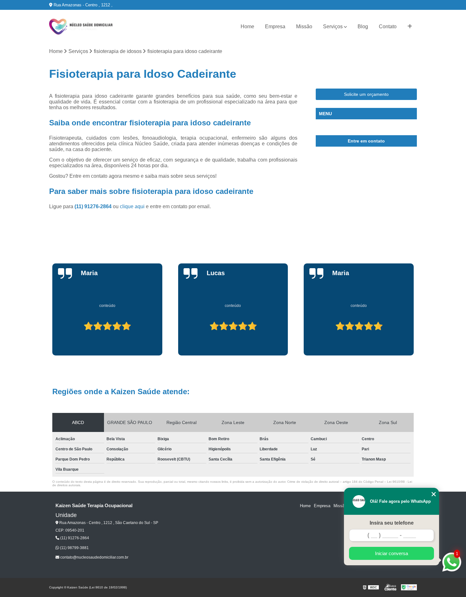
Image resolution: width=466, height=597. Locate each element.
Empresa (275, 26)
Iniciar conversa (391, 553)
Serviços (333, 26)
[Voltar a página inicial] (81, 27)
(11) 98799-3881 (74, 548)
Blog (363, 26)
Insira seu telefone (392, 523)
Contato (388, 26)
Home (247, 26)
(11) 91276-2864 (93, 206)
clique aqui (132, 206)
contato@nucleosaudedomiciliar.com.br (93, 557)
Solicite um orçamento (366, 94)
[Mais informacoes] (410, 26)
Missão (304, 26)
